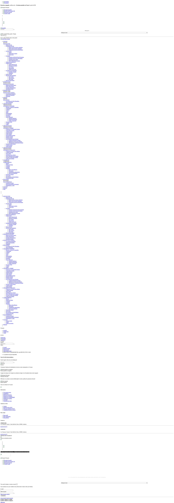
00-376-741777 (4, 426)
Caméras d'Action (10, 183)
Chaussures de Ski (10, 46)
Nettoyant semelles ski (11, 62)
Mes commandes (6, 416)
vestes (7, 124)
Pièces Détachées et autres (14, 60)
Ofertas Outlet (9, 321)
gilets (7, 112)
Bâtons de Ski (9, 45)
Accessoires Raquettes (11, 93)
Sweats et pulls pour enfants (12, 157)
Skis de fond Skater (10, 80)
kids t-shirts (8, 153)
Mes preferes (6, 417)
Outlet (7, 322)
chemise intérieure (12, 118)
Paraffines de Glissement (11, 70)
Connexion (3, 337)
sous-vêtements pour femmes (12, 139)
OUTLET (5, 319)
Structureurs (11, 68)
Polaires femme (9, 137)
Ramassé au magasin (7, 396)
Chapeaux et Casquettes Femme (13, 129)
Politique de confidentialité (9, 397)
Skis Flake (11, 79)
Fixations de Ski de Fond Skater (15, 58)
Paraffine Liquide (12, 71)
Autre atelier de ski (13, 64)
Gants (7, 111)
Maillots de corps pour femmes (15, 141)
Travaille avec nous (7, 401)
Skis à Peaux (11, 78)
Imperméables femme (10, 135)
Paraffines (11, 73)
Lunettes (8, 167)
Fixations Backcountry (11, 87)
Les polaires (8, 114)
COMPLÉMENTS (7, 162)
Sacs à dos (8, 175)
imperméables (9, 113)
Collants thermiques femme (14, 140)
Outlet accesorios (9, 323)
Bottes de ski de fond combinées (16, 47)
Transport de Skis (9, 178)
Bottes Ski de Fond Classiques (15, 48)
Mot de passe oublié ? (5, 494)
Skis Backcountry (10, 89)
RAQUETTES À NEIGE (8, 92)
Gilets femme (9, 134)
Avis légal (5, 399)
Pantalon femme (9, 136)
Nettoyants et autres (13, 53)
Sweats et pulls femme (11, 144)
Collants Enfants (9, 152)
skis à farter (11, 76)
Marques (5, 324)
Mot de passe (3, 491)
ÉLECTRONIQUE (7, 181)
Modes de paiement (7, 394)
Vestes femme (9, 146)
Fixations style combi (13, 59)
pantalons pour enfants (11, 155)
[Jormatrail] (6, 2)
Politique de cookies (7, 398)
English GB (12, 11)
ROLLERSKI (6, 100)
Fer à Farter (11, 67)
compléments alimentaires (14, 172)
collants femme (9, 131)
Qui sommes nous (7, 392)
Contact (5, 406)
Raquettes (8, 96)
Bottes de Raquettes (10, 95)
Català (8, 13)
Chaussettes (8, 108)
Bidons (7, 163)
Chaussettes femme (10, 130)
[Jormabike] (6, 1)
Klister (10, 52)
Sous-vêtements (9, 117)
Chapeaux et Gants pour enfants (13, 151)
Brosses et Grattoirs (13, 65)
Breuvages (11, 170)
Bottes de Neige (9, 164)
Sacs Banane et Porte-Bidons (12, 177)
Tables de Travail (12, 69)
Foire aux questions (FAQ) (9, 408)
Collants (8, 109)
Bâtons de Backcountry (11, 85)
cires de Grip (8, 51)
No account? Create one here (7, 498)
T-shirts (7, 123)
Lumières (8, 166)
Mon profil (5, 415)
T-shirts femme (9, 145)
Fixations (8, 56)
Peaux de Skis (9, 74)
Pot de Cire (11, 54)
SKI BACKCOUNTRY (8, 84)
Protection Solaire (10, 174)
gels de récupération (13, 173)
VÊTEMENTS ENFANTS (9, 150)
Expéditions (5, 393)
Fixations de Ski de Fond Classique (16, 57)
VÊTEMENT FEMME (8, 128)
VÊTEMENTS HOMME (8, 106)
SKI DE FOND (6, 43)
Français (10, 12)
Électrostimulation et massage (12, 184)
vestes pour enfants (10, 158)
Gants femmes (9, 133)
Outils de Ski (9, 63)
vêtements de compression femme (16, 142)
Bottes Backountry (10, 86)
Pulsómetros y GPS (10, 185)
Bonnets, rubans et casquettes (12, 107)
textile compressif (12, 120)
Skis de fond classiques (11, 75)
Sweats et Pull (9, 122)
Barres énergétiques (13, 169)
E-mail (2, 489)
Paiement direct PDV (7, 407)
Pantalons (8, 115)
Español (10, 9)
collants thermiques (13, 119)
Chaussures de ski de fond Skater (16, 49)
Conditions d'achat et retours (9, 410)
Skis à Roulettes (9, 102)
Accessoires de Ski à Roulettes (12, 101)
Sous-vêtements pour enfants (12, 156)
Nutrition (8, 168)
